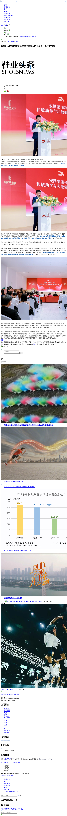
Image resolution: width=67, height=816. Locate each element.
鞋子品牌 (7, 717)
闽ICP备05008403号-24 (46, 759)
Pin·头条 (6, 789)
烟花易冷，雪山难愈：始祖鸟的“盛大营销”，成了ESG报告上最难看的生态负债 (28, 425)
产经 (8, 15)
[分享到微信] (5, 91)
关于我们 (3, 694)
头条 (6, 21)
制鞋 (4, 809)
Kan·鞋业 (7, 783)
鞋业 (7, 19)
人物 (11, 15)
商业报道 (7, 13)
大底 (2, 809)
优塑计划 (10, 694)
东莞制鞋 (12, 809)
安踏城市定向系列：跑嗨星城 (13, 598)
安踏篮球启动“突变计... (8, 689)
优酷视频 (33, 36)
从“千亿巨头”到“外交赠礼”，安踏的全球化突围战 (19, 487)
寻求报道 (16, 694)
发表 (21, 353)
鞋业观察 (7, 785)
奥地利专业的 (19, 809)
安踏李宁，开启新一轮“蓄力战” (14, 481)
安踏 (2, 340)
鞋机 (7, 809)
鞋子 (5, 715)
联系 (34, 344)
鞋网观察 (7, 17)
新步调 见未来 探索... (36, 601)
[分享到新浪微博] (8, 91)
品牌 (5, 15)
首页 (9, 41)
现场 (5, 11)
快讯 (5, 9)
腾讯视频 (27, 36)
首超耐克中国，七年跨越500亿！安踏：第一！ (18, 550)
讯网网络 (8, 759)
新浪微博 (21, 36)
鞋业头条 (7, 7)
